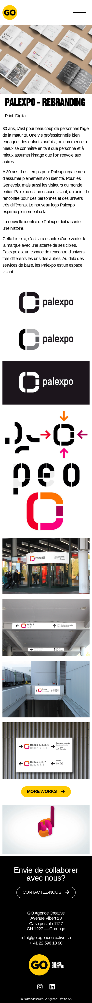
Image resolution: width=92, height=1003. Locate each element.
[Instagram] (40, 986)
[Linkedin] (52, 986)
